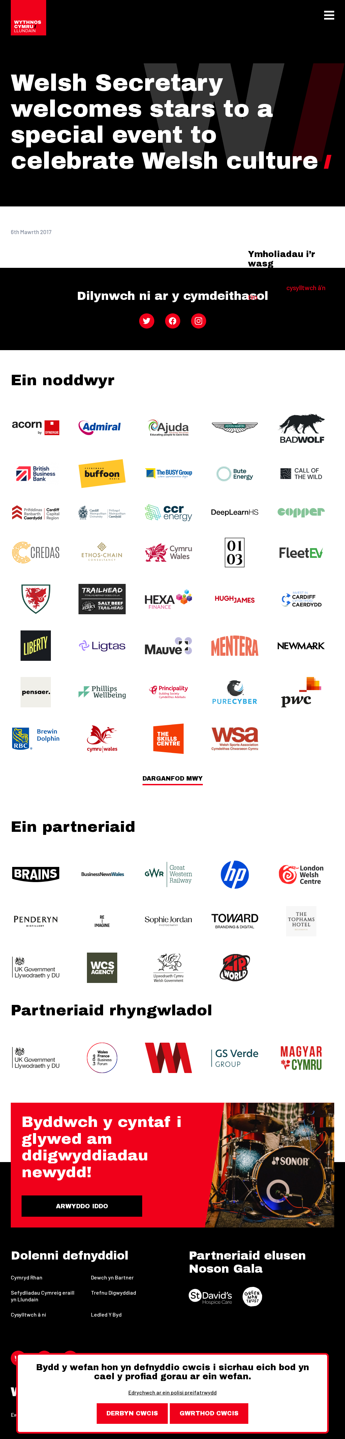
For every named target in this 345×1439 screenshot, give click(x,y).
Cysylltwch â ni (28, 1314)
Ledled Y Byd (106, 1314)
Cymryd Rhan (26, 1277)
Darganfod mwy (173, 778)
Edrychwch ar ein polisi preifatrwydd (172, 1392)
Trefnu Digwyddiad (113, 1292)
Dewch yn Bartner (112, 1277)
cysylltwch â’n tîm (286, 292)
